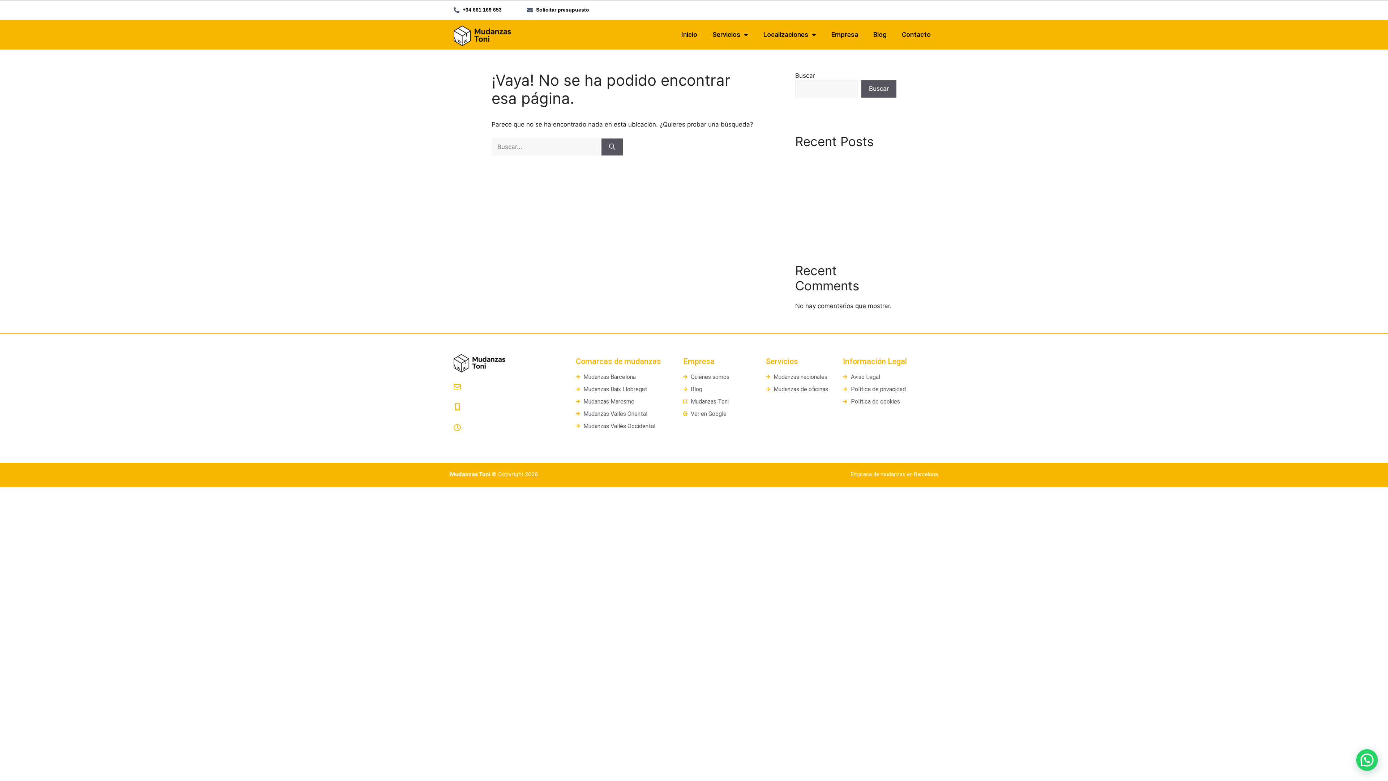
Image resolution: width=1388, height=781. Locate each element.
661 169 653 (470, 417)
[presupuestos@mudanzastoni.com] (457, 386)
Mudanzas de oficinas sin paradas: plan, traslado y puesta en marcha (842, 170)
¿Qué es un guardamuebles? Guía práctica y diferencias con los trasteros (844, 200)
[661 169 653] (457, 407)
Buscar (805, 75)
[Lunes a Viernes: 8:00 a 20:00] (457, 427)
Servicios (726, 35)
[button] (1367, 760)
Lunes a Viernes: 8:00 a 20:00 (492, 437)
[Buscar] (612, 147)
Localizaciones (785, 35)
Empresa (844, 35)
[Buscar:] (546, 146)
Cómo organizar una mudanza (839, 222)
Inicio (689, 35)
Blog (880, 35)
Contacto (916, 35)
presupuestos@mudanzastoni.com (501, 396)
